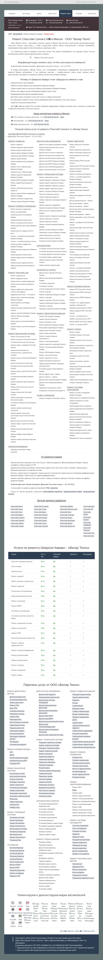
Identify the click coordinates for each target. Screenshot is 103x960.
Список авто (11, 25)
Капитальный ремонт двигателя (23, 638)
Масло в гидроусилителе (81, 769)
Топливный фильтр (17, 856)
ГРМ (47, 488)
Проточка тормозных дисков (21, 562)
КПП (11, 752)
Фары (74, 790)
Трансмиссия (77, 864)
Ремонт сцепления (18, 601)
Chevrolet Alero (17, 507)
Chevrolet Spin (89, 507)
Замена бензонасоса (17, 837)
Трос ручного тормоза (47, 791)
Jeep (20, 920)
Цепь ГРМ (13, 708)
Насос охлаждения (79, 828)
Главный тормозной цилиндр (49, 771)
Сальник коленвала (17, 711)
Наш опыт (52, 13)
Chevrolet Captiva (17, 521)
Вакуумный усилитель (47, 788)
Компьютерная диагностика (21, 596)
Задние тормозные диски (48, 751)
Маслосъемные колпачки (19, 722)
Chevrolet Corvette (41, 507)
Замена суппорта (45, 782)
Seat (27, 906)
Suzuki (20, 913)
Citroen (63, 916)
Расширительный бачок (81, 840)
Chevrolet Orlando (67, 515)
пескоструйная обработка (52, 492)
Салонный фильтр (16, 854)
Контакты (92, 13)
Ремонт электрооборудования (22, 650)
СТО (9, 34)
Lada (63, 906)
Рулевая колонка (78, 777)
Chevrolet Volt (88, 536)
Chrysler (54, 916)
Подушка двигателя (17, 728)
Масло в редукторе (79, 870)
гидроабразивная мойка (72, 492)
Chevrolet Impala (40, 518)
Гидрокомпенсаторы (17, 725)
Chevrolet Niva (65, 512)
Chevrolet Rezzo (66, 518)
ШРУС (74, 720)
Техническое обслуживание (21, 591)
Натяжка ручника (45, 796)
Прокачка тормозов (46, 765)
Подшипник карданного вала (83, 878)
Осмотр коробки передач (19, 758)
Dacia (54, 906)
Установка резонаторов (18, 788)
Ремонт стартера (17, 665)
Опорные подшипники (80, 717)
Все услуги (77, 938)
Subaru (80, 906)
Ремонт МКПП (16, 606)
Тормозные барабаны (47, 762)
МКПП (12, 755)
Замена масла (16, 571)
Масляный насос (16, 835)
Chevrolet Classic (17, 523)
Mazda (54, 911)
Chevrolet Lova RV (41, 526)
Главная (11, 13)
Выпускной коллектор (18, 776)
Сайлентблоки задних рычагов (83, 742)
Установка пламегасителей (20, 796)
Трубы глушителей (17, 785)
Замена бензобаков (17, 823)
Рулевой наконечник (80, 734)
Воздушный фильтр (17, 851)
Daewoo (72, 906)
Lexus (36, 921)
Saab (72, 921)
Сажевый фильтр (16, 859)
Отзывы (79, 13)
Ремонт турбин (16, 675)
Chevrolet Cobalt (17, 526)
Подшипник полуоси (80, 875)
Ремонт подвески (17, 586)
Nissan (27, 923)
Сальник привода (45, 779)
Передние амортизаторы (81, 695)
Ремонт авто (65, 13)
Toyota (12, 926)
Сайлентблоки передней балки (83, 747)
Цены (39, 13)
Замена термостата (79, 843)
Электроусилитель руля (81, 763)
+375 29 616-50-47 (76, 23)
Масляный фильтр (16, 848)
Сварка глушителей (17, 791)
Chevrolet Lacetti (40, 521)
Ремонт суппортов (46, 754)
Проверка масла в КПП (18, 761)
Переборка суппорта (46, 785)
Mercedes (27, 918)
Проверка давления (17, 870)
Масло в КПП (15, 868)
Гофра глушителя (16, 802)
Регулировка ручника (47, 793)
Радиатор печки (78, 837)
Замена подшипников (19, 660)
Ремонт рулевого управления (22, 581)
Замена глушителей (18, 628)
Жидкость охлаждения (80, 854)
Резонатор (14, 799)
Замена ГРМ (16, 633)
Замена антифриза (17, 873)
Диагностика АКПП (46, 716)
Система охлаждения (80, 826)
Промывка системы (79, 845)
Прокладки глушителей (18, 793)
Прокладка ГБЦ (15, 720)
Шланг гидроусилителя (80, 774)
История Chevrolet (54, 938)
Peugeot (89, 916)
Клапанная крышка (17, 734)
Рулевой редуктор (79, 772)
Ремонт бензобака (16, 820)
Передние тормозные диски (49, 748)
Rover (36, 916)
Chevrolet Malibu (66, 507)
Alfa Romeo (12, 913)
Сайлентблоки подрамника (82, 731)
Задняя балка (77, 723)
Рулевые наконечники (80, 760)
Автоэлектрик (16, 567)
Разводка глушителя (17, 782)
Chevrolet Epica (40, 512)
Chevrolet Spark (66, 523)
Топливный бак (15, 840)
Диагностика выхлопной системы (51, 722)
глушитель (54, 488)
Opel (44, 911)
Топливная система (17, 818)
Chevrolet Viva (88, 533)
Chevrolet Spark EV (67, 526)
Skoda (72, 911)
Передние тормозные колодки (50, 743)
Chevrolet (44, 921)
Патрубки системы (79, 831)
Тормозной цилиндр (46, 760)
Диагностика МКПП (46, 719)
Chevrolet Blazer (17, 515)
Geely (89, 911)
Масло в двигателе (17, 862)
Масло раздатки (78, 872)
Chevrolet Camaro (18, 518)
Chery (80, 911)
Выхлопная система (17, 774)
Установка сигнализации (20, 611)
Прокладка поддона (17, 731)
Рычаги (75, 703)
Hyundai (13, 920)
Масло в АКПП (15, 865)
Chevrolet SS (88, 509)
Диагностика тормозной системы (51, 735)
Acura (72, 916)
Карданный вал (78, 867)
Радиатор (75, 834)
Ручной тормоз (44, 768)
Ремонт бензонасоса (17, 826)
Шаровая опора (78, 709)
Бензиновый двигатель (18, 700)
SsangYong (27, 913)
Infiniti (54, 921)
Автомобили (17, 34)
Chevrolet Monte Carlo (68, 509)
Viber (62, 117)
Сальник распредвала (18, 745)
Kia (80, 916)
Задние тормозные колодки (49, 745)
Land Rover (44, 916)
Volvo (20, 926)
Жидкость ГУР (15, 876)
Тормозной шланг (45, 774)
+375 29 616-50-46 (35, 23)
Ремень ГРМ (14, 705)
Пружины (75, 700)
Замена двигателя (16, 703)
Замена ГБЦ (14, 717)
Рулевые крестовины (80, 766)
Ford (80, 921)
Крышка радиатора (79, 848)
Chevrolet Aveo (16, 512)
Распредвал (14, 742)
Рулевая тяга (77, 758)
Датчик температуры (80, 851)
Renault (13, 906)
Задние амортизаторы (80, 697)
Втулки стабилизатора (80, 714)
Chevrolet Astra (17, 509)
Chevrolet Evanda (40, 515)
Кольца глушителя (16, 779)
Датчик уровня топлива (18, 829)
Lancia (44, 906)
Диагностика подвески (47, 695)
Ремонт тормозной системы (21, 623)
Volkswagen (89, 921)
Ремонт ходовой (17, 576)
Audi (89, 906)
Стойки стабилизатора (80, 712)
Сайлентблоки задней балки (82, 745)
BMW (63, 921)
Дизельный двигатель (18, 697)
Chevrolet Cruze (40, 509)
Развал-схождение (18, 670)
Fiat (35, 911)
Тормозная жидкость (46, 757)
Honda (20, 906)
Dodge (35, 906)
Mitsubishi (63, 911)
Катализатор (14, 805)
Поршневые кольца (17, 714)
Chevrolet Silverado (67, 521)
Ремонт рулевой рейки (19, 655)
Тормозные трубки (46, 776)
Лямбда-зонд (15, 808)
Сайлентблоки (77, 706)
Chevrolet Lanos (40, 523)
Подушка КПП (15, 764)
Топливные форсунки (18, 832)
